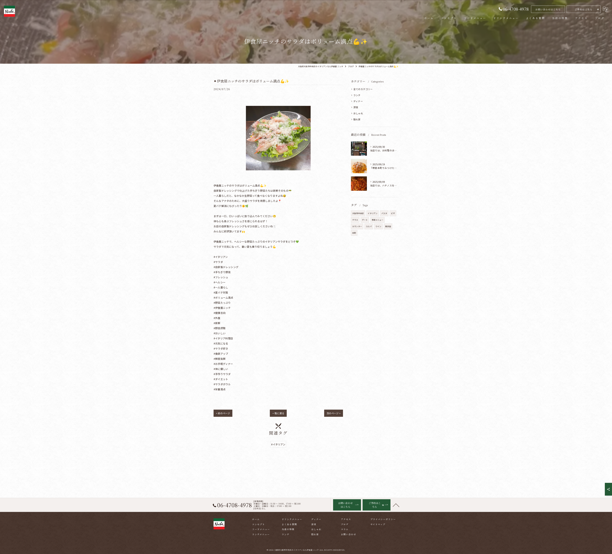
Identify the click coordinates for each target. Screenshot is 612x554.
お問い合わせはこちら (548, 9)
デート (365, 219)
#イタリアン (278, 444)
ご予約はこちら (584, 9)
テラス (355, 219)
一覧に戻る (278, 413)
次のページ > (334, 413)
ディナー (358, 101)
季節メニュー (377, 219)
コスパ (369, 226)
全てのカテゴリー (363, 89)
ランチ (357, 95)
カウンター (357, 226)
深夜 (355, 107)
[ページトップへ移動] (396, 505)
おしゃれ (358, 113)
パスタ (384, 213)
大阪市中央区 (358, 213)
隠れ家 (357, 119)
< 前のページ (223, 413)
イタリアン (372, 213)
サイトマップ (377, 524)
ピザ (393, 213)
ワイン (378, 226)
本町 (354, 232)
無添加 (388, 226)
